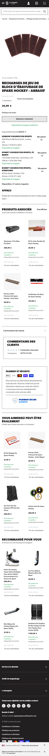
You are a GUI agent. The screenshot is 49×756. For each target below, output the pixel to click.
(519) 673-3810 (16, 145)
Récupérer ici (41, 138)
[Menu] (3, 3)
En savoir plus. (11, 753)
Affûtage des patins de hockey (36, 19)
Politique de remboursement (13, 738)
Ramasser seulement (24, 119)
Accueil (4, 19)
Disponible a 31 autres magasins (15, 184)
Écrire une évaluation (25, 99)
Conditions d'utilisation (11, 726)
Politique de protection (11, 730)
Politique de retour (9, 113)
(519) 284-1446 (16, 161)
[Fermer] (44, 745)
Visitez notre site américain (29, 745)
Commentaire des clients (13, 331)
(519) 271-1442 (15, 176)
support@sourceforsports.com (25, 716)
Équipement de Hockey (16, 19)
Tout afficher (42, 209)
